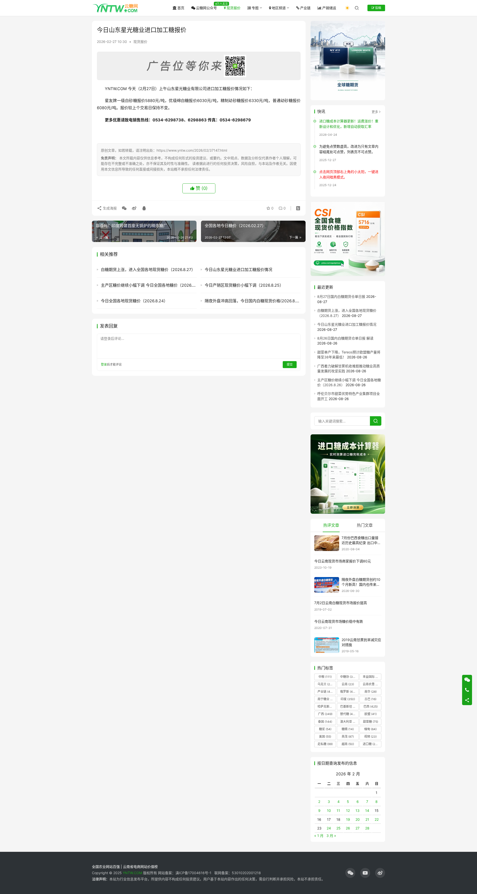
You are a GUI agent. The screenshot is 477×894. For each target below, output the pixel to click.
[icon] (350, 873)
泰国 (325, 721)
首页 (180, 8)
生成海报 (109, 208)
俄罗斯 (348, 691)
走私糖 (325, 744)
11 (338, 810)
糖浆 (325, 729)
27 (357, 828)
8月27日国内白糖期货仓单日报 (341, 296)
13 (357, 810)
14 (367, 810)
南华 (370, 691)
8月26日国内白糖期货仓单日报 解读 (345, 338)
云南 (348, 684)
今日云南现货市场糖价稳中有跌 (338, 621)
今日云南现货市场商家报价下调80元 (342, 561)
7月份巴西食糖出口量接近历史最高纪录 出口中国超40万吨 (361, 543)
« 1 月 (318, 835)
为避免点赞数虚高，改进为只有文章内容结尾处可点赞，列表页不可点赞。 (348, 149)
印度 (348, 699)
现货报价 (233, 8)
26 (348, 828)
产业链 (305, 8)
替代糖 (348, 714)
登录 (104, 364)
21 (367, 819)
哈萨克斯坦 (327, 706)
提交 (290, 364)
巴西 (370, 706)
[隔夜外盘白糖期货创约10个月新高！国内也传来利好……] (326, 585)
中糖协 (348, 677)
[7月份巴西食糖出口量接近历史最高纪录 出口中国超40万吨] (326, 543)
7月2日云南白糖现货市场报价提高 (340, 603)
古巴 (370, 699)
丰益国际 (372, 677)
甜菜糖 (370, 721)
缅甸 (370, 729)
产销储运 (329, 8)
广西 (325, 714)
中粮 (325, 677)
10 (329, 810)
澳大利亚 (349, 721)
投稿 (377, 8)
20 (358, 819)
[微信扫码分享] (124, 208)
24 (329, 828)
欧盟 (370, 714)
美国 (325, 736)
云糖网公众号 (206, 8)
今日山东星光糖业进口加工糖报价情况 (346, 324)
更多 (375, 112)
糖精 (348, 729)
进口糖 (371, 744)
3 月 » (331, 835)
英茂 (348, 736)
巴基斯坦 (349, 706)
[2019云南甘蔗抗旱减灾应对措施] (326, 645)
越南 (348, 744)
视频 (370, 736)
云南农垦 (372, 684)
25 (338, 828)
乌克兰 (325, 684)
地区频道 (279, 8)
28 (367, 828)
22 (377, 819)
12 (348, 810)
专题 (255, 8)
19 (348, 819)
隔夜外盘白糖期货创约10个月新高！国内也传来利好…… (361, 584)
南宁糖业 (326, 699)
